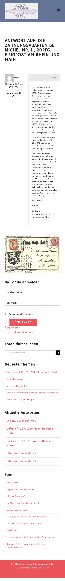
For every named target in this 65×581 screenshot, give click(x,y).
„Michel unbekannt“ (16, 379)
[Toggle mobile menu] (58, 10)
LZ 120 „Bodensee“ (16, 496)
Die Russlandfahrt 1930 (21, 421)
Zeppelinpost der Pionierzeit (20, 489)
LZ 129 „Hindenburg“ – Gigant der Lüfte (26, 517)
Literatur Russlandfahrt (18, 386)
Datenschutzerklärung (26, 568)
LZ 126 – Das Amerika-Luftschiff (23, 503)
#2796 (54, 77)
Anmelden (23, 322)
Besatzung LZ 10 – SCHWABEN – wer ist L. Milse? (32, 372)
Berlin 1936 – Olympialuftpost (21, 399)
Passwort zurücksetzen (19, 332)
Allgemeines (12, 483)
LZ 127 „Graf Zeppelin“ (18, 510)
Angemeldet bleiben (21, 314)
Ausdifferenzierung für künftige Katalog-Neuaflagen (32, 393)
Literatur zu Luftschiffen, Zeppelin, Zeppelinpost (30, 537)
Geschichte (12, 530)
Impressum (44, 568)
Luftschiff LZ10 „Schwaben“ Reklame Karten (30, 431)
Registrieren (12, 327)
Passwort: (11, 303)
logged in (47, 214)
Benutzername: (14, 292)
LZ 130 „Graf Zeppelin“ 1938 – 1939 (24, 523)
